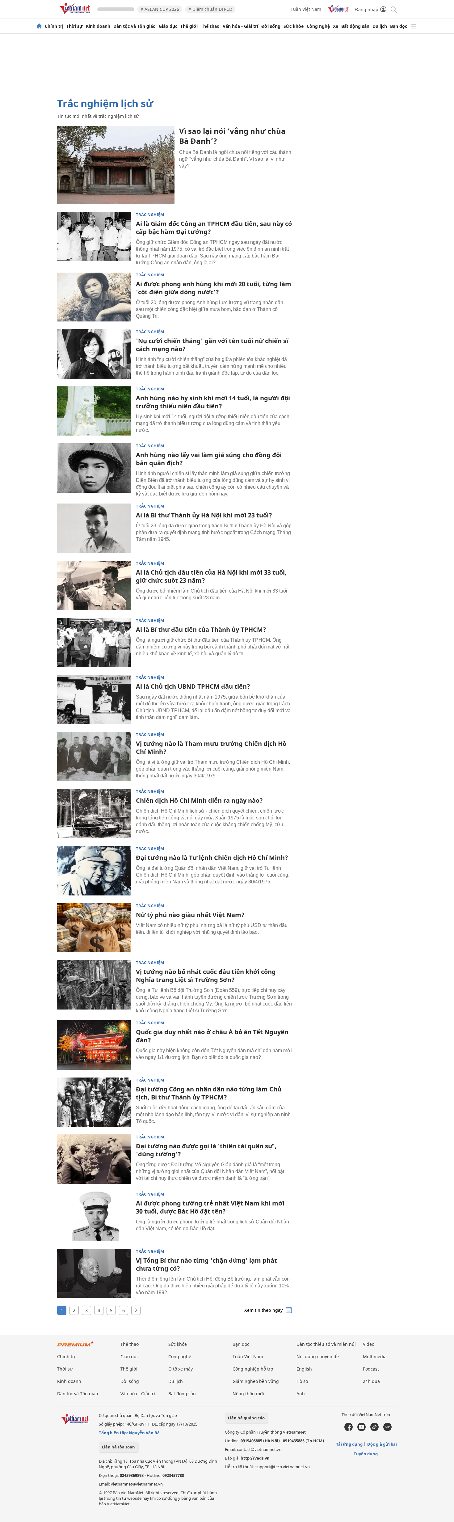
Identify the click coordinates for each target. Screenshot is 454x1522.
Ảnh (300, 1394)
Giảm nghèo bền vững (256, 1381)
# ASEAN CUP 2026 (160, 9)
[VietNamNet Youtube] (361, 1429)
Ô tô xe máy (180, 1369)
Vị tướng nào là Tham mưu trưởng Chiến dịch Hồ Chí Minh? (211, 747)
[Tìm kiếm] (393, 9)
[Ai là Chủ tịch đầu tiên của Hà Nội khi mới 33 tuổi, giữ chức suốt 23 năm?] (94, 585)
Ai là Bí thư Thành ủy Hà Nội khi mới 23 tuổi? (204, 515)
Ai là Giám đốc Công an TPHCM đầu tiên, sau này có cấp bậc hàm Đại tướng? (214, 227)
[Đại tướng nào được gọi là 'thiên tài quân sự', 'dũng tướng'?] (94, 1159)
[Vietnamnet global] (338, 11)
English (304, 1369)
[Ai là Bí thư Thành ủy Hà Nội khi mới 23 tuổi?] (94, 528)
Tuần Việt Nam (306, 9)
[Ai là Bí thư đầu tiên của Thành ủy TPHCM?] (94, 642)
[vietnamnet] (75, 15)
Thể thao (210, 26)
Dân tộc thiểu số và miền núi (326, 1344)
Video (368, 1344)
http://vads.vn (255, 1458)
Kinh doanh (98, 26)
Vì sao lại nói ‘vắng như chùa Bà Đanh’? (232, 136)
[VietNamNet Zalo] (387, 1429)
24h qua (371, 1381)
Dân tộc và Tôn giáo (134, 26)
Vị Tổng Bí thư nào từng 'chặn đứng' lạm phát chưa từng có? (206, 1264)
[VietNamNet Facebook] (348, 1429)
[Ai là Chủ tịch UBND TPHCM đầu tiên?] (94, 699)
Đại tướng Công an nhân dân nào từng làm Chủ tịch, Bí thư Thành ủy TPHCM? (208, 1093)
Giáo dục (168, 26)
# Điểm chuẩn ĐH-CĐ (210, 9)
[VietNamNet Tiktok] (374, 1429)
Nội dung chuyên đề (317, 1356)
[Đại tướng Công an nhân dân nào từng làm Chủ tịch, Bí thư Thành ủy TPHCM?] (94, 1102)
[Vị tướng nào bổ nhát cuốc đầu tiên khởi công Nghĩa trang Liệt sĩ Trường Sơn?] (94, 985)
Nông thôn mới (248, 1394)
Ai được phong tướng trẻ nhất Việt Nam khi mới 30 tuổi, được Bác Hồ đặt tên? (210, 1207)
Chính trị (54, 26)
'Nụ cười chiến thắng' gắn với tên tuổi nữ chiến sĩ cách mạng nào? (212, 345)
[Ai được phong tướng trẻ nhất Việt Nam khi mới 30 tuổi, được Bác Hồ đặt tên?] (94, 1216)
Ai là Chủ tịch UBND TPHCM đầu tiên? (193, 686)
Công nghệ (318, 26)
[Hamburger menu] (414, 26)
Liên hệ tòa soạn (118, 1447)
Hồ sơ (302, 1381)
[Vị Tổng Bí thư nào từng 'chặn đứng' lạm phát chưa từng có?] (94, 1273)
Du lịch (379, 26)
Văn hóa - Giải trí (240, 26)
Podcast (371, 1369)
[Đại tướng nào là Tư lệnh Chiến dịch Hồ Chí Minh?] (94, 870)
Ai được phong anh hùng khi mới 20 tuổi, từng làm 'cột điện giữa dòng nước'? (213, 288)
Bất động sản (355, 26)
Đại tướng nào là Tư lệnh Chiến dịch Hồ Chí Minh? (212, 857)
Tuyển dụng (366, 1453)
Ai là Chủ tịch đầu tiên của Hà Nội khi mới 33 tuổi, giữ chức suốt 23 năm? (211, 576)
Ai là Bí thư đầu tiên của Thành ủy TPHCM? (201, 629)
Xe (335, 26)
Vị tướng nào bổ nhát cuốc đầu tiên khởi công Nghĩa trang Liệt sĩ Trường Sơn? (206, 975)
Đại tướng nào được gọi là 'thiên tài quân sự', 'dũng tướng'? (206, 1150)
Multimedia (375, 1356)
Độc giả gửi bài (382, 1444)
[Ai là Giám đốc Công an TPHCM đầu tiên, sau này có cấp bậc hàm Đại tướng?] (94, 236)
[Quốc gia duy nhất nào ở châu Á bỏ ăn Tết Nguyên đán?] (94, 1045)
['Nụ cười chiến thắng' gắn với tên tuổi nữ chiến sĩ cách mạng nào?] (94, 354)
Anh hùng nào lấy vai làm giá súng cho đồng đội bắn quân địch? (209, 459)
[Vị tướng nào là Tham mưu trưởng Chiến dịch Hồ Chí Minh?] (94, 756)
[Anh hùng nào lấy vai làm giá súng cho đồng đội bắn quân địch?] (94, 468)
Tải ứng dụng (349, 1444)
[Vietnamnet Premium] (75, 1347)
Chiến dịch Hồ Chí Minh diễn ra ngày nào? (199, 800)
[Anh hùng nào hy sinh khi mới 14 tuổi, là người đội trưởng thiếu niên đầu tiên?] (94, 411)
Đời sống (270, 26)
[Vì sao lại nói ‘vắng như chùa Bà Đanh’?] (115, 165)
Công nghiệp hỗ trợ (253, 1369)
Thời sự (74, 26)
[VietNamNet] (39, 26)
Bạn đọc (398, 26)
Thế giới (189, 26)
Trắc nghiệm (150, 215)
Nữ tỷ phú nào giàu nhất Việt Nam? (190, 915)
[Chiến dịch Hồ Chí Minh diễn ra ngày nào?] (94, 813)
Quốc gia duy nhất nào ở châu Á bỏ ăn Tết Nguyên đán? (212, 1036)
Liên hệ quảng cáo (246, 1418)
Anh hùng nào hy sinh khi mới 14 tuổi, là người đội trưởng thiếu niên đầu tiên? (213, 402)
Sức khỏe (294, 26)
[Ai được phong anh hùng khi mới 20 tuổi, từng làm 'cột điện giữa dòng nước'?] (94, 297)
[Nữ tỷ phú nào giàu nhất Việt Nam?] (94, 928)
